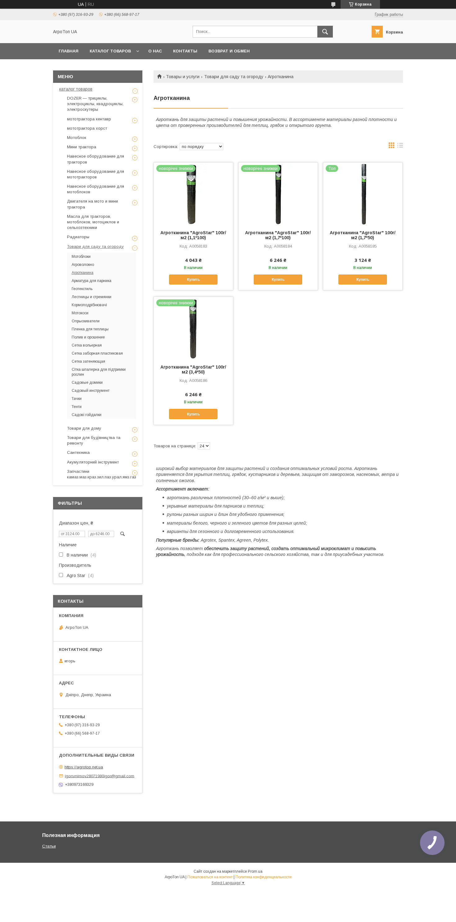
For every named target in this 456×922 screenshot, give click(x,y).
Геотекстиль (82, 289)
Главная (68, 51)
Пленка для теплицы (90, 329)
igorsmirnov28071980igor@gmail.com (99, 775)
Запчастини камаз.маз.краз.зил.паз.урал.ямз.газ (101, 474)
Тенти (77, 407)
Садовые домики (87, 382)
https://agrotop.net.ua (84, 767)
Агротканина (82, 273)
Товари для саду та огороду (233, 76)
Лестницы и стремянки (91, 297)
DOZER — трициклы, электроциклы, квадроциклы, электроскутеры (95, 104)
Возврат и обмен (229, 51)
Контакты (185, 51)
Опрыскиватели (86, 321)
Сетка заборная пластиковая (97, 353)
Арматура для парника (91, 281)
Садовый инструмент (91, 390)
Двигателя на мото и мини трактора (92, 204)
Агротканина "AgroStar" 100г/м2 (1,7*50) (363, 235)
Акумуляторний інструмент (93, 462)
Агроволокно (83, 264)
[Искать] (325, 32)
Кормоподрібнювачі (89, 305)
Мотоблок (76, 137)
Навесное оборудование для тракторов (95, 159)
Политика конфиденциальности (263, 877)
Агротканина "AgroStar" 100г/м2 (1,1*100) (193, 235)
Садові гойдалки (86, 415)
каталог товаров (75, 89)
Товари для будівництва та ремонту (93, 440)
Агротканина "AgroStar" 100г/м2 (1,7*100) (278, 235)
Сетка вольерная (87, 345)
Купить (193, 279)
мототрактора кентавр (89, 119)
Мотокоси (80, 313)
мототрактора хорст (87, 128)
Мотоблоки (81, 256)
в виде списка (400, 146)
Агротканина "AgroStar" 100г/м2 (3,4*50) (193, 369)
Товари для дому (84, 428)
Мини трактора (81, 147)
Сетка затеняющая (88, 361)
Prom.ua (255, 871)
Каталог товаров (110, 51)
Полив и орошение (88, 337)
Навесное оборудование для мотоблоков (95, 189)
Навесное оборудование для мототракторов (95, 174)
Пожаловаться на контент (210, 877)
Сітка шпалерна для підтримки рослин (99, 372)
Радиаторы (78, 237)
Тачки (77, 398)
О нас (155, 51)
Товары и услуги (182, 76)
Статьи (49, 846)
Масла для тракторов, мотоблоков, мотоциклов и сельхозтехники (93, 222)
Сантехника (78, 452)
